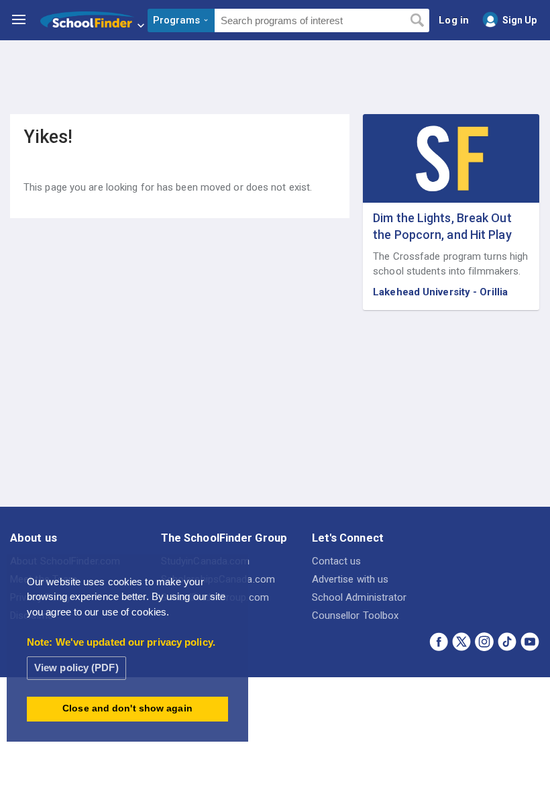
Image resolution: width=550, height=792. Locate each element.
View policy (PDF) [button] (76, 667)
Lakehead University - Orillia (440, 292)
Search (416, 21)
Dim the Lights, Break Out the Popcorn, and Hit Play (442, 226)
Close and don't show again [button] (127, 708)
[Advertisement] (275, 77)
